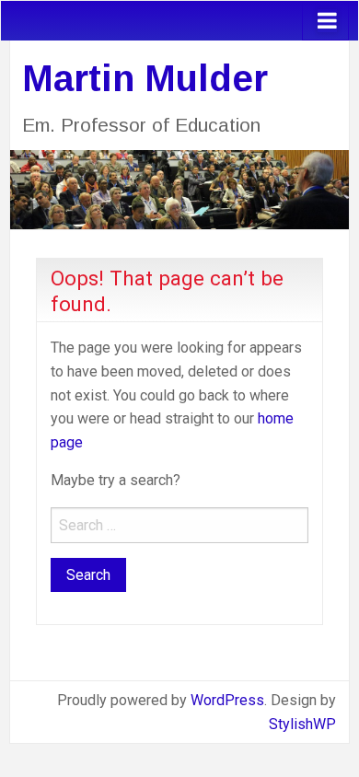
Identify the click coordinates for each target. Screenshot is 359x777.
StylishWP (302, 724)
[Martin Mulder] (179, 188)
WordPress (227, 700)
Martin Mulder (145, 78)
